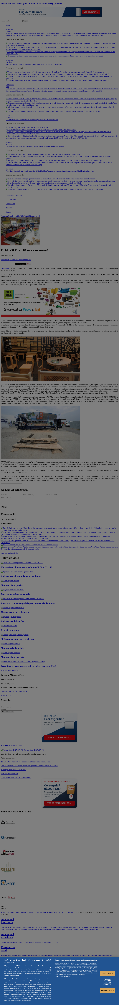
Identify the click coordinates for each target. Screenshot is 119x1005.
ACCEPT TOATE (107, 973)
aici (47, 990)
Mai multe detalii (14, 975)
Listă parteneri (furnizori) (62, 976)
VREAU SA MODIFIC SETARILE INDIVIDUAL (107, 981)
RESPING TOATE (107, 990)
